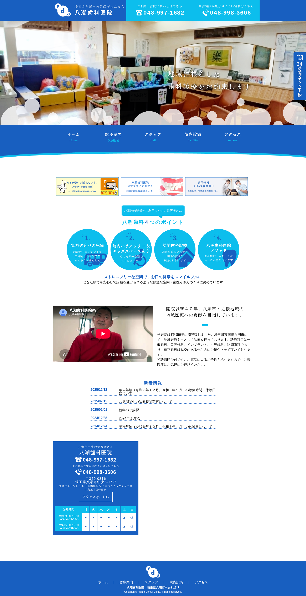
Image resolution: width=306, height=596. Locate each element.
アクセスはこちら (95, 497)
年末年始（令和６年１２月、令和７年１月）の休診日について (165, 426)
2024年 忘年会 (130, 418)
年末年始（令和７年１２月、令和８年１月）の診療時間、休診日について (167, 391)
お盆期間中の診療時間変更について (145, 401)
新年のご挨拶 (129, 410)
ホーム (103, 582)
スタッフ (151, 582)
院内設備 (176, 582)
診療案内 (126, 582)
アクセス (201, 582)
